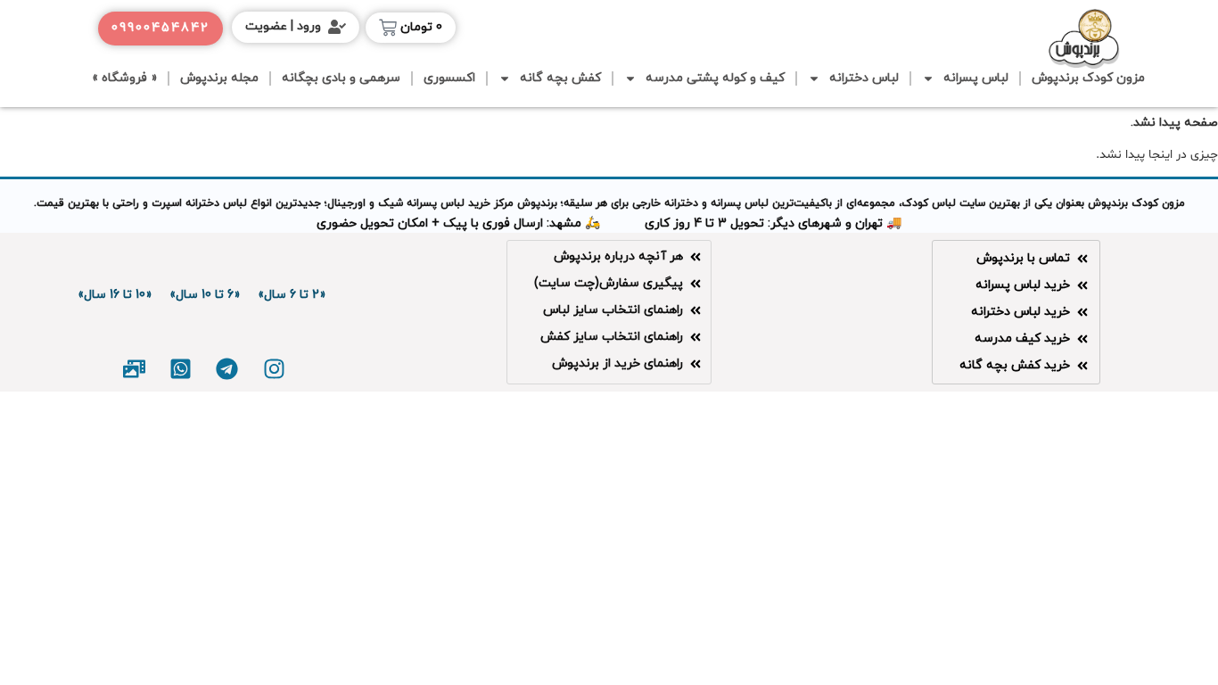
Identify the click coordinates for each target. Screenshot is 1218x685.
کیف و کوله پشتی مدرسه (715, 78)
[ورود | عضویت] (337, 27)
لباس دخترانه (864, 78)
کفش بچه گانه (560, 78)
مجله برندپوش (219, 78)
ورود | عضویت (283, 26)
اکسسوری (449, 78)
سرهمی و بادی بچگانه (341, 78)
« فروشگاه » (124, 78)
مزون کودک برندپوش (1088, 78)
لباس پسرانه (975, 78)
